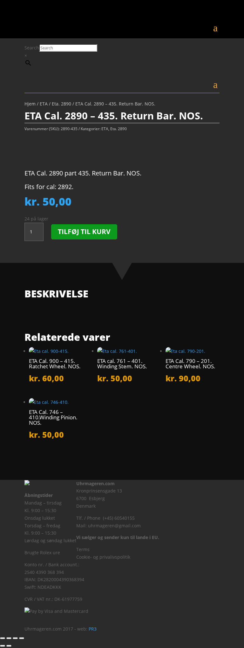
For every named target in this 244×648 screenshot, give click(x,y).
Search (31, 48)
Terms (83, 549)
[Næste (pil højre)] (8, 646)
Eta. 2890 (61, 104)
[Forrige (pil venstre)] (2, 646)
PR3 (93, 629)
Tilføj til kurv (84, 231)
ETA (44, 104)
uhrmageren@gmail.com (114, 526)
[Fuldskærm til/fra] (8, 638)
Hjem (30, 104)
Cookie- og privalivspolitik (103, 557)
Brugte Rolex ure (42, 553)
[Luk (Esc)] (21, 638)
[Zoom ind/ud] (2, 638)
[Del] (15, 638)
